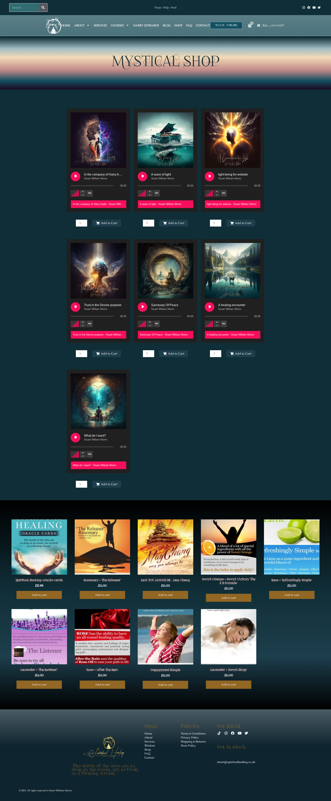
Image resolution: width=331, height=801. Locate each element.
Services (100, 25)
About (79, 25)
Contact (203, 25)
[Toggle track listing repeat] (90, 193)
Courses (117, 25)
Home (65, 25)
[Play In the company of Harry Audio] (75, 176)
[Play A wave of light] (142, 176)
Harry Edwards (146, 25)
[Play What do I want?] (75, 437)
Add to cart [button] (39, 595)
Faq (189, 25)
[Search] (43, 7)
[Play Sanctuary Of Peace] (142, 307)
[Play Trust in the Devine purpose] (75, 307)
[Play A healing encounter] (209, 307)
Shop (178, 25)
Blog (167, 25)
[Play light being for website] (209, 176)
